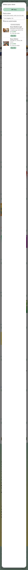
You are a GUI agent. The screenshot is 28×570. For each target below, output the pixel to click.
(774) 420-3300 (16, 33)
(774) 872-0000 (15, 45)
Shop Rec (13, 35)
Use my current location (10, 21)
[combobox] (12, 18)
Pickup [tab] (15, 9)
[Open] (23, 18)
